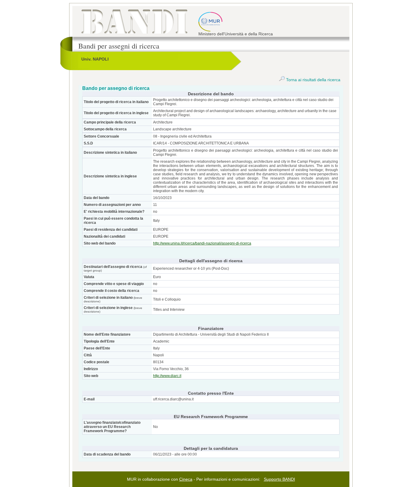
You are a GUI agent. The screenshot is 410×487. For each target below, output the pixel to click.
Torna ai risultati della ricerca (312, 79)
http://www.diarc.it (167, 376)
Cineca (185, 479)
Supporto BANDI (279, 479)
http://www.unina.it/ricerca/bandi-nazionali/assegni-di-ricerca (202, 243)
